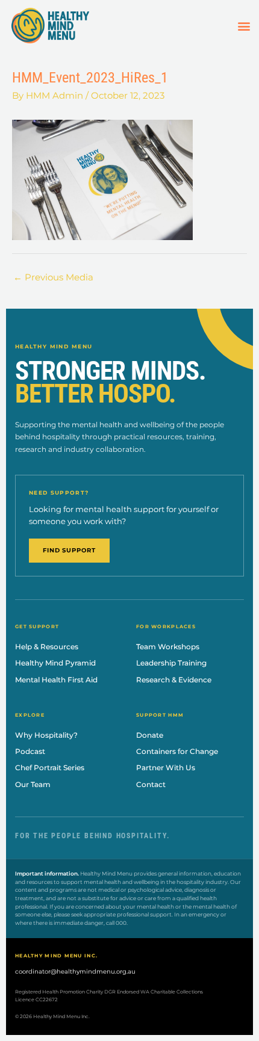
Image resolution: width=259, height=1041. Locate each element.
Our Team (33, 784)
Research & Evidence (173, 679)
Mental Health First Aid (56, 679)
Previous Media (53, 277)
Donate (149, 735)
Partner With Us (165, 767)
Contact (151, 784)
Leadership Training (171, 662)
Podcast (30, 751)
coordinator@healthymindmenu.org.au (75, 971)
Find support (69, 550)
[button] (244, 26)
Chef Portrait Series (49, 767)
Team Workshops (167, 646)
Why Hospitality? (46, 735)
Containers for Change (177, 751)
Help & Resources (46, 646)
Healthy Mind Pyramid (55, 662)
